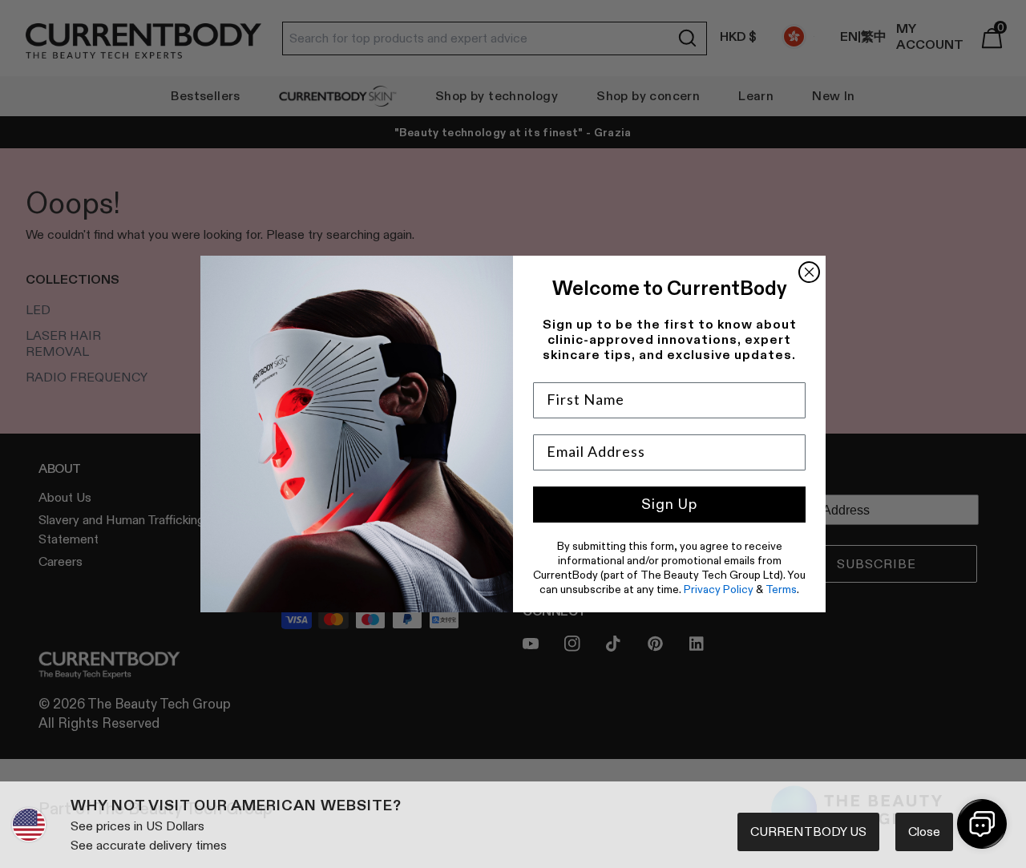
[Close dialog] (809, 272)
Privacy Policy (718, 589)
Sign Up (669, 504)
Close (924, 831)
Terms (781, 589)
